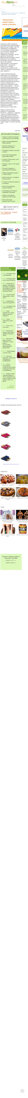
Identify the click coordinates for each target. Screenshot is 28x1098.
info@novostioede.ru (10, 562)
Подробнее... (20, 319)
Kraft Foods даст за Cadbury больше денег (10, 178)
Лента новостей (8, 9)
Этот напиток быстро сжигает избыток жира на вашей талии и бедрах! (25, 272)
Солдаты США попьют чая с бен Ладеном (10, 160)
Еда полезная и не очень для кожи (8, 535)
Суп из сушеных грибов (25, 219)
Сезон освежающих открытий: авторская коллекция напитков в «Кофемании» (9, 367)
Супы (24, 204)
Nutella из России (25, 47)
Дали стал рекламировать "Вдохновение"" (10, 142)
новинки (14, 212)
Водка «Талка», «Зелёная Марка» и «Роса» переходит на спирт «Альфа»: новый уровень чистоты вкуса (9, 377)
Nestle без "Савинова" (10, 233)
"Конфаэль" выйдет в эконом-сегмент (11, 151)
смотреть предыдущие (10, 386)
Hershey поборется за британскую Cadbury (8, 146)
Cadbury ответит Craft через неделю (10, 164)
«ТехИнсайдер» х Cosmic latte (9, 351)
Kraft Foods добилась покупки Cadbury (8, 187)
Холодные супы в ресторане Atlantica (9, 279)
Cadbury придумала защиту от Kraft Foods (10, 173)
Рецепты (11, 556)
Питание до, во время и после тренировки (8, 521)
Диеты (17, 556)
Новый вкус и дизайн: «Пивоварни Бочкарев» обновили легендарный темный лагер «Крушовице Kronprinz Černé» (9, 287)
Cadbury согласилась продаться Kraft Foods (9, 196)
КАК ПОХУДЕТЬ (25, 248)
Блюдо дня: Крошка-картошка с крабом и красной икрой (8, 333)
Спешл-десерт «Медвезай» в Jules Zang (9, 296)
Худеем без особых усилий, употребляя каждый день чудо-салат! (25, 296)
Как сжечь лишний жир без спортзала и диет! (24, 263)
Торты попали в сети (3, 238)
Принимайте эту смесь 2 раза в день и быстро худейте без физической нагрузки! (25, 285)
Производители (20, 9)
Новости (5, 556)
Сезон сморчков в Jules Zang (8, 320)
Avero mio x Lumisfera (8, 326)
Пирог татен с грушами (8, 485)
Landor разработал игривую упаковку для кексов (17, 236)
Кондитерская (7, 13)
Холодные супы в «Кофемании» (9, 274)
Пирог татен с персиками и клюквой (8, 498)
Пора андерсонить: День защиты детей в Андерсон (8, 313)
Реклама (14, 558)
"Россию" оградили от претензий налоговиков (9, 169)
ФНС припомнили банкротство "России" (8, 200)
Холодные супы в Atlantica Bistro (9, 306)
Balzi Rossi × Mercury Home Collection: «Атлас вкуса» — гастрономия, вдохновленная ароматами (8, 343)
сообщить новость (11, 398)
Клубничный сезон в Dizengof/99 (9, 301)
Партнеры (8, 558)
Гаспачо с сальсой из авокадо (25, 209)
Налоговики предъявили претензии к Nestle (9, 155)
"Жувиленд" (7, 212)
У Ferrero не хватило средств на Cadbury (10, 182)
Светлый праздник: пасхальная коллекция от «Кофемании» (9, 358)
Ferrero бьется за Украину (10, 256)
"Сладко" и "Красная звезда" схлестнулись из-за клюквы (10, 137)
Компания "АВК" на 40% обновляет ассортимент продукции (17, 255)
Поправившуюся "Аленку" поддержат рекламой (9, 191)
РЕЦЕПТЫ (25, 202)
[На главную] (7, 4)
